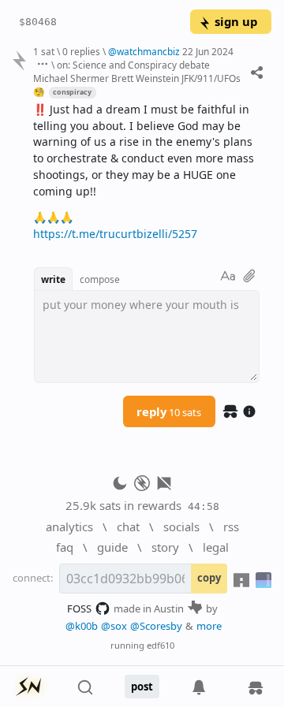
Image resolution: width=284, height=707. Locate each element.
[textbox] (146, 172)
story (165, 547)
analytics (69, 526)
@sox (114, 626)
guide (112, 547)
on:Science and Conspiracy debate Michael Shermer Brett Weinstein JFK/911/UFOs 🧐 (137, 78)
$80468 (38, 22)
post (142, 686)
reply (168, 411)
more (209, 626)
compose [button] (100, 279)
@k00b (81, 626)
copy (209, 578)
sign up (236, 21)
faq (64, 547)
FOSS (79, 608)
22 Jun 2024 (208, 51)
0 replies (81, 51)
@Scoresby (156, 626)
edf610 (160, 645)
